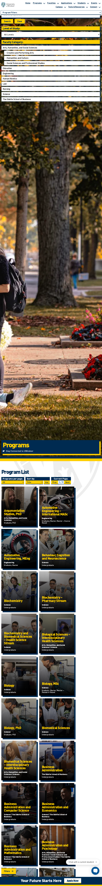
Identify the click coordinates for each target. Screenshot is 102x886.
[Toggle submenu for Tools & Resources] (87, 7)
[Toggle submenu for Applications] (74, 3)
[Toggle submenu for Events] (99, 3)
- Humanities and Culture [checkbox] (16, 58)
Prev (54, 482)
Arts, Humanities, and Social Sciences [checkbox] (20, 47)
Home (27, 3)
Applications (66, 3)
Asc (46, 482)
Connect (93, 7)
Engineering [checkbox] (8, 73)
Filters (7, 871)
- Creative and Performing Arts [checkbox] (19, 52)
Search (7, 21)
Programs (37, 3)
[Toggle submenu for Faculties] (58, 3)
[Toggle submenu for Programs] (44, 3)
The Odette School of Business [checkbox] (17, 99)
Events (94, 3)
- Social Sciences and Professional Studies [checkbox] (25, 63)
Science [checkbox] (6, 94)
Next (67, 482)
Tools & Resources (76, 7)
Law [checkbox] (5, 83)
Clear (19, 21)
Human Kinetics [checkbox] (10, 78)
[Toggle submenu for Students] (88, 3)
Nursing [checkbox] (6, 88)
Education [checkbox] (7, 68)
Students (82, 3)
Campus (59, 7)
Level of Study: (11, 28)
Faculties (51, 3)
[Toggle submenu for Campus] (65, 7)
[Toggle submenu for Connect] (99, 7)
